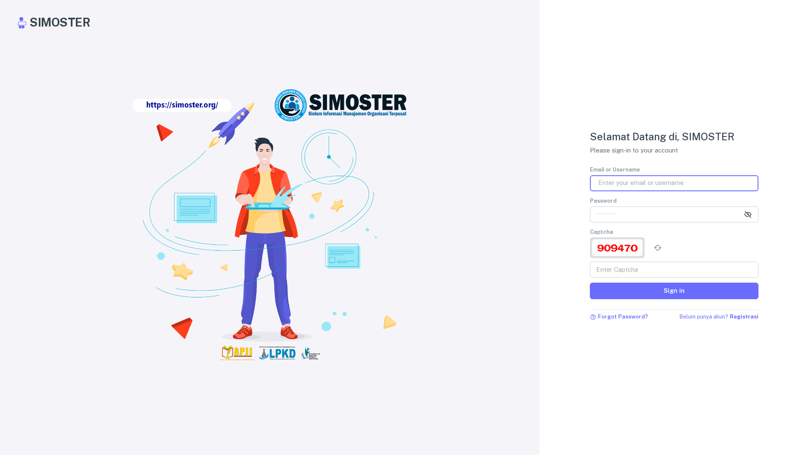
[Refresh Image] (658, 248)
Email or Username (615, 169)
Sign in (674, 290)
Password (603, 201)
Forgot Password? (623, 316)
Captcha (601, 232)
